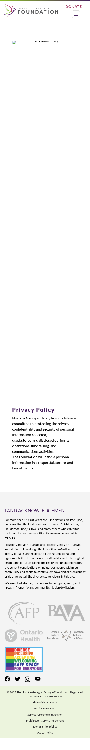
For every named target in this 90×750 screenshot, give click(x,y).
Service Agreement (45, 708)
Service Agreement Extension (45, 714)
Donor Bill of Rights (45, 726)
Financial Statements (45, 702)
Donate (73, 6)
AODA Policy (45, 732)
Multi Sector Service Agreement (45, 720)
